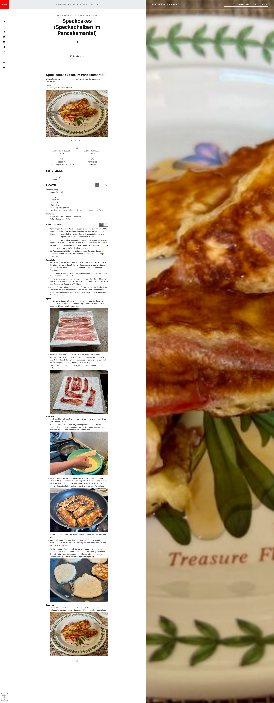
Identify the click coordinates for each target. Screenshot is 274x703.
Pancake (82, 4)
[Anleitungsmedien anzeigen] (101, 224)
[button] (47, 85)
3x (106, 185)
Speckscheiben (92, 4)
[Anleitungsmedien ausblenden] (105, 224)
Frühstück (68, 15)
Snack (87, 15)
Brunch (60, 15)
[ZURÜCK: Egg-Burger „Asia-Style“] (4, 13)
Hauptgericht (78, 15)
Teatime (94, 15)
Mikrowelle (84, 301)
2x (102, 185)
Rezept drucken (78, 56)
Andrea (72, 4)
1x (97, 185)
